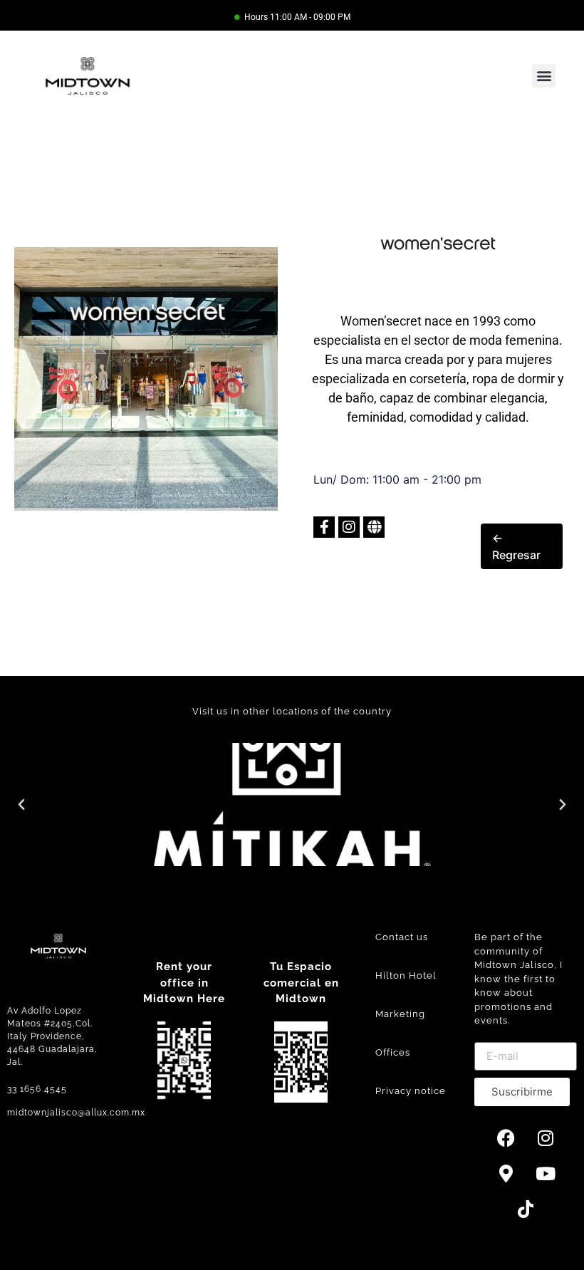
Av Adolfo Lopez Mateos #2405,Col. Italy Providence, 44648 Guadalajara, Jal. (52, 1036)
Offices (392, 1052)
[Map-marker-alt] (506, 1174)
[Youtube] (545, 1174)
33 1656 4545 (37, 1089)
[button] (544, 76)
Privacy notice (410, 1091)
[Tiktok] (525, 1209)
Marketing (400, 1014)
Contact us (401, 937)
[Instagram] (545, 1138)
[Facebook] (506, 1138)
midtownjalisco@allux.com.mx (76, 1113)
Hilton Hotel (406, 975)
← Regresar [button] (516, 546)
